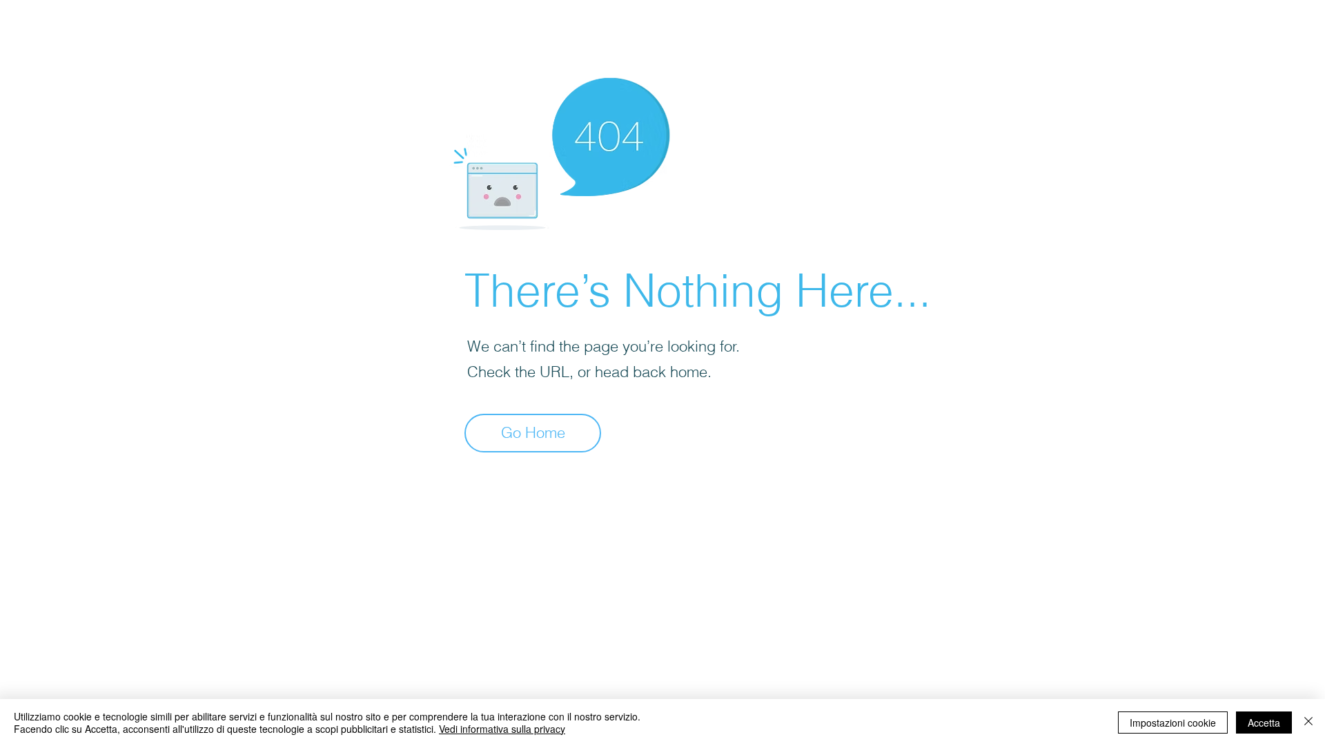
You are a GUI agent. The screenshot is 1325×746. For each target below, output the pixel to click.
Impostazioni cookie (1173, 722)
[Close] (1308, 722)
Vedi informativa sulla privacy (502, 729)
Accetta (1264, 722)
